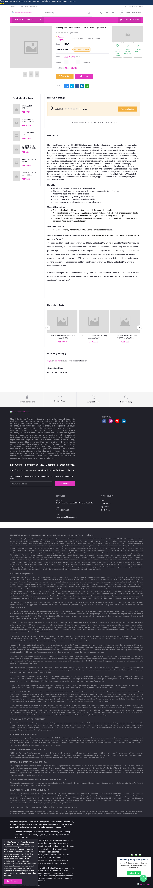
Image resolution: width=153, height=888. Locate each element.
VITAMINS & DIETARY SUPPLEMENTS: (28, 719)
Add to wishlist (78, 38)
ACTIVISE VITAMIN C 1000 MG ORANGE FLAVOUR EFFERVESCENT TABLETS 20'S (125, 337)
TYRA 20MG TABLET (27, 107)
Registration (136, 13)
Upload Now (134, 873)
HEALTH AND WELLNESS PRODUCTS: (27, 749)
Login (128, 13)
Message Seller (83, 49)
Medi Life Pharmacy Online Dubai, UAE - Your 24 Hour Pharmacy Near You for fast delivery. (52, 535)
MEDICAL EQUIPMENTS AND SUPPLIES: (28, 762)
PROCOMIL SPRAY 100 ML (29, 160)
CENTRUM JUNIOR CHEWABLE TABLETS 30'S (62, 337)
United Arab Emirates (27, 7)
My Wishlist (105, 507)
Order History (106, 503)
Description (52, 135)
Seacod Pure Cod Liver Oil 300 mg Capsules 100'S (94, 337)
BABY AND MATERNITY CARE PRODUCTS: (29, 790)
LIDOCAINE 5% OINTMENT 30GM (29, 147)
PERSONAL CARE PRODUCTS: (24, 734)
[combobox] (67, 12)
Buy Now (84, 76)
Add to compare (94, 38)
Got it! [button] (2, 3)
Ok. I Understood (13, 881)
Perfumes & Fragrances (21, 574)
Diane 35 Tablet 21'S (28, 134)
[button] (113, 13)
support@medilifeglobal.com (66, 517)
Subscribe (65, 484)
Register (57, 361)
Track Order (105, 510)
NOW (66, 44)
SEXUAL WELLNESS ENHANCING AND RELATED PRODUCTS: (38, 779)
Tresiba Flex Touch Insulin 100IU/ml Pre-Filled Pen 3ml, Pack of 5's (29, 120)
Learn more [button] (72, 1)
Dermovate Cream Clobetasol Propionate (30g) (29, 174)
